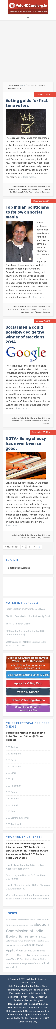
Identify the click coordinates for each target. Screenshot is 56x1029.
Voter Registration (31, 192)
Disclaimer (12, 997)
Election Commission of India (32, 189)
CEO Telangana (13, 753)
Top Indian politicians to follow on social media (27, 212)
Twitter (28, 1000)
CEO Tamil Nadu (14, 824)
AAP (33, 538)
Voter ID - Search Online (18, 623)
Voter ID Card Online (18, 955)
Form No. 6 (34, 936)
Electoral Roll (15, 936)
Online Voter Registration (34, 941)
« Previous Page (11, 547)
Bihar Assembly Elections (15, 920)
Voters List (11, 967)
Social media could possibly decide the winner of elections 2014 (25, 334)
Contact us (41, 997)
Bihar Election (30, 920)
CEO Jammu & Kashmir (17, 818)
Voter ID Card (16, 945)
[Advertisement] (28, 52)
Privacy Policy (27, 997)
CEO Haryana (12, 798)
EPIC (26, 937)
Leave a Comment (43, 312)
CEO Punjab (12, 805)
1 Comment (46, 538)
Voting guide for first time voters (27, 103)
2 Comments (45, 192)
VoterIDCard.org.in (28, 7)
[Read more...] (30, 177)
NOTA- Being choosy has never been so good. (26, 443)
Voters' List (41, 963)
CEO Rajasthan (13, 785)
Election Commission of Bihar (23, 925)
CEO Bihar (11, 773)
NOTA (38, 538)
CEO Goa (10, 811)
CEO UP (10, 779)
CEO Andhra (12, 747)
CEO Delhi (11, 760)
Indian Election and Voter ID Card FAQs (25, 609)
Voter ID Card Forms (34, 950)
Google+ (38, 1000)
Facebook (18, 1000)
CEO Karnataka (13, 766)
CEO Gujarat (12, 792)
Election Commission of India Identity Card (28, 616)
